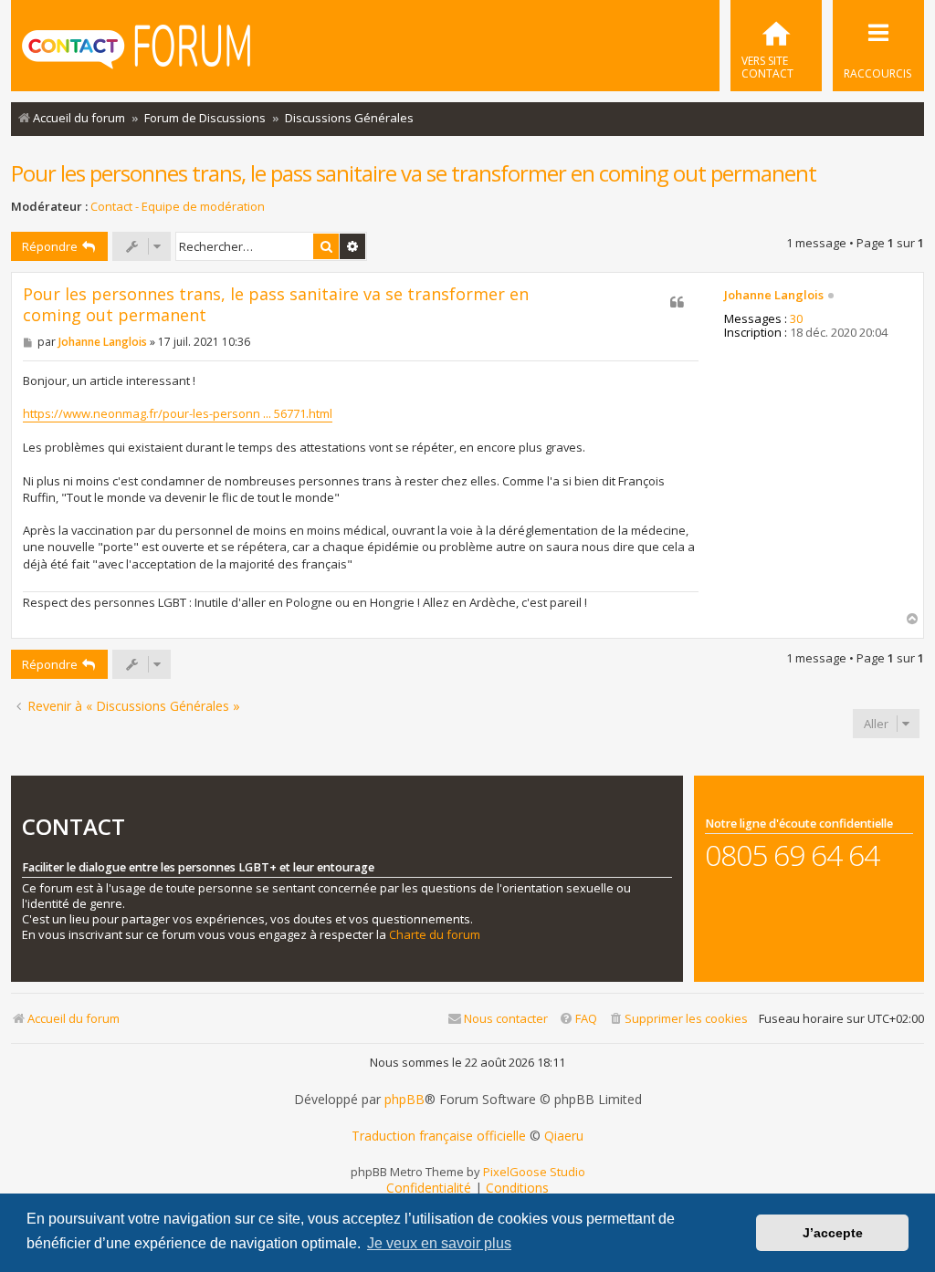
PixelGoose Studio (534, 1171)
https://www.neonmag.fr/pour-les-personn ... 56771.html (177, 413)
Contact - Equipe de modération (177, 206)
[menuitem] (776, 45)
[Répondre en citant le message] (676, 302)
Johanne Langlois (774, 295)
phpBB (404, 1099)
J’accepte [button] (833, 1232)
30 (796, 319)
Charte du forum (434, 935)
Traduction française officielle (439, 1136)
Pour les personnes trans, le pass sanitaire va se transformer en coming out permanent (413, 173)
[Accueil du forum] (136, 48)
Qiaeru (563, 1136)
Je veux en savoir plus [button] (439, 1243)
